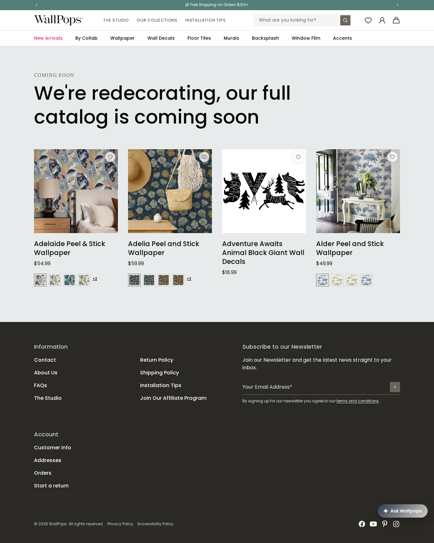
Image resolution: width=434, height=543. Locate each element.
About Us (46, 372)
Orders (42, 473)
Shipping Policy (159, 372)
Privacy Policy (120, 523)
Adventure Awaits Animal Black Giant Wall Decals (263, 252)
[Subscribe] (395, 387)
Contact (45, 360)
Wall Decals (161, 38)
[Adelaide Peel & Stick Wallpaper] (76, 191)
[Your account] (382, 20)
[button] (36, 4)
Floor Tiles (199, 38)
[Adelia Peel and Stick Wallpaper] (170, 191)
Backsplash (265, 38)
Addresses (47, 460)
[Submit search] (345, 20)
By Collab (86, 38)
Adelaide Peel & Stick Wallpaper (69, 248)
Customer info (52, 447)
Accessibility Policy (155, 523)
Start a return (51, 485)
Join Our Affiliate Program (173, 398)
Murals (231, 38)
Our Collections (157, 20)
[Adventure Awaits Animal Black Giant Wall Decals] (264, 191)
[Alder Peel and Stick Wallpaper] (358, 191)
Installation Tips (205, 20)
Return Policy (156, 360)
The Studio (116, 20)
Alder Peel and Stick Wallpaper (350, 248)
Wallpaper (122, 38)
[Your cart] (396, 20)
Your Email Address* (267, 387)
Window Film (306, 38)
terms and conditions (357, 401)
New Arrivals (48, 38)
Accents (342, 38)
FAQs (40, 385)
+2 (94, 278)
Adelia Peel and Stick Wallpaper (163, 248)
